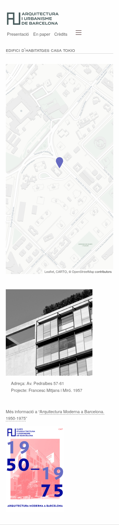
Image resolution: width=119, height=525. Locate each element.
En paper (41, 33)
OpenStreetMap (83, 271)
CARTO (61, 271)
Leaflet (49, 271)
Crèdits (60, 33)
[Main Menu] (78, 32)
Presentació (18, 33)
